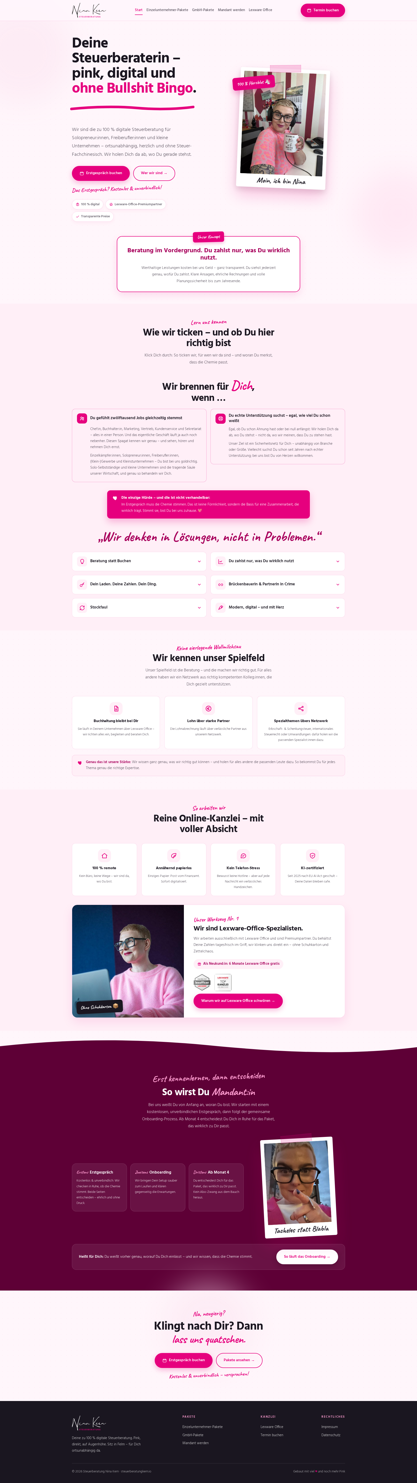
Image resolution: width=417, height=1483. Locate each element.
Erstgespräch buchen (104, 173)
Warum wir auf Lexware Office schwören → (238, 1001)
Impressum (329, 1427)
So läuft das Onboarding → (307, 1257)
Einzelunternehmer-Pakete (167, 10)
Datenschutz (331, 1435)
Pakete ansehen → (239, 1360)
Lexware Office (260, 10)
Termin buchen (326, 10)
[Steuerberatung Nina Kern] (89, 10)
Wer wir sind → (154, 173)
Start (139, 10)
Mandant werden (231, 10)
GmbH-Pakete (203, 10)
